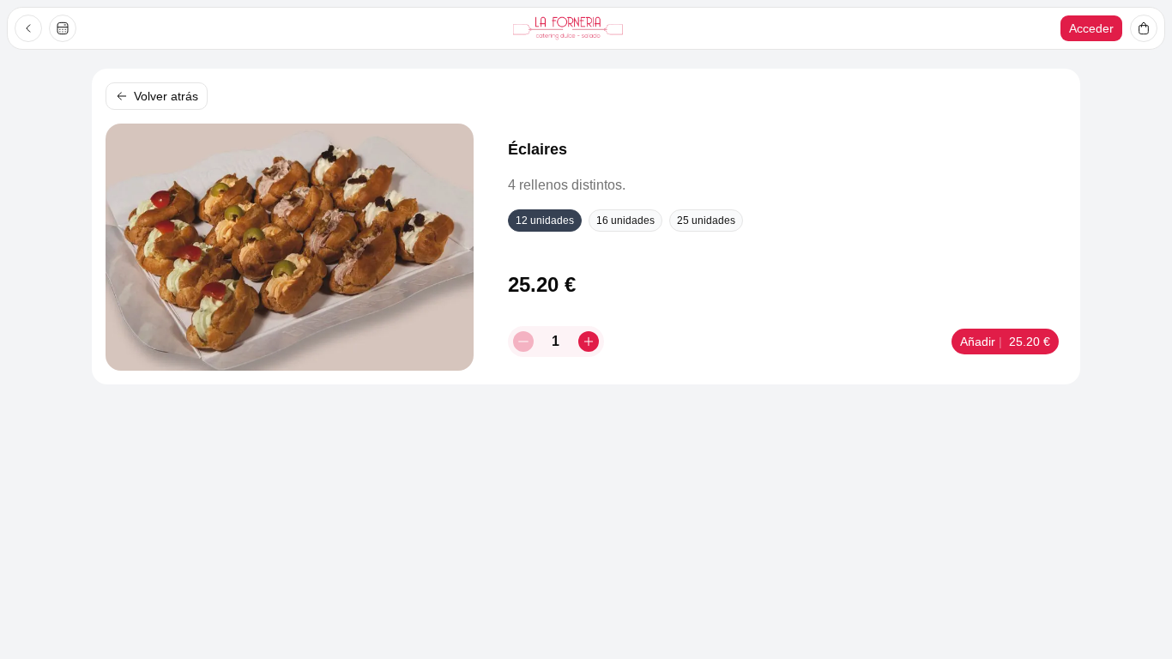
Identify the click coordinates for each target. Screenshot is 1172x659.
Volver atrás (166, 96)
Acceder (1091, 28)
